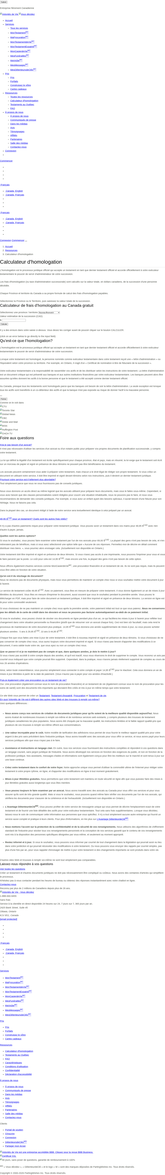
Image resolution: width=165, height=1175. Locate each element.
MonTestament (19, 33)
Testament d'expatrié (61, 695)
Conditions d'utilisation (16, 1066)
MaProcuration (19, 37)
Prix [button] (7, 73)
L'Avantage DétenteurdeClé (112, 819)
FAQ (12, 108)
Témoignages (17, 131)
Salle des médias (19, 143)
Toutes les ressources (21, 97)
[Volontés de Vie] (17, 14)
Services (4, 971)
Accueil (9, 20)
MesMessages (19, 65)
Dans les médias (18, 124)
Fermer (3, 399)
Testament (44, 695)
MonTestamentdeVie (22, 42)
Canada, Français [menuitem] (14, 195)
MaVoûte (16, 60)
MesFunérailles (19, 56)
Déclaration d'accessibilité (18, 1074)
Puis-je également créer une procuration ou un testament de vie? (33, 680)
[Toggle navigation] (26, 241)
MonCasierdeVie (20, 51)
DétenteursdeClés (16, 1142)
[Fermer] (1, 395)
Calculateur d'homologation (24, 100)
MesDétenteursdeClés (23, 70)
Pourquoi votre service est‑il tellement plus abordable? (28, 479)
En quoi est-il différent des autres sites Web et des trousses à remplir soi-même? (50, 699)
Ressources (11, 250)
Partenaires (16, 139)
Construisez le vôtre (20, 85)
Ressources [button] (11, 93)
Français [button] (5, 185)
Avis (12, 127)
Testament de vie (97, 695)
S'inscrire (10, 1133)
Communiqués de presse (23, 120)
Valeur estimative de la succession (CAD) (21, 316)
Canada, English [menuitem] (14, 191)
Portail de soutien (14, 1130)
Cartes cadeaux (18, 89)
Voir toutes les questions (12, 869)
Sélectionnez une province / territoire (19, 312)
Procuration (79, 695)
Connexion (10, 151)
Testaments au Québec (22, 104)
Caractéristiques (13, 1062)
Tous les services (19, 28)
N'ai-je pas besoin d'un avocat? (16, 445)
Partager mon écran (15, 1146)
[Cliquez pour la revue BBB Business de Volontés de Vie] (46, 1152)
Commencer (6, 161)
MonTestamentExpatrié (23, 46)
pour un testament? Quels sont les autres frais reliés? (33, 519)
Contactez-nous (18, 147)
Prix (12, 77)
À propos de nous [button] (14, 112)
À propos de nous (19, 116)
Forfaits (14, 81)
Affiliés (13, 135)
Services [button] (9, 24)
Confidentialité (12, 1070)
